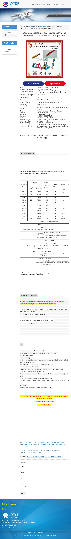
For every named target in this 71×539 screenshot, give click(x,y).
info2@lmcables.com (12, 527)
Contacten (64, 4)
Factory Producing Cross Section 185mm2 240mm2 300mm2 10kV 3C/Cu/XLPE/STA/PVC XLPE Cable (40, 451)
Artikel (49, 4)
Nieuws (56, 4)
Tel (22, 478)
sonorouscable (43, 26)
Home (31, 26)
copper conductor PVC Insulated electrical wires (37, 442)
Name (22, 466)
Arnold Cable (52, 535)
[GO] (5, 35)
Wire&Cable (46, 535)
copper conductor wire (58, 444)
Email (22, 472)
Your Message (23, 485)
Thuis (32, 4)
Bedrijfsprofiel (40, 4)
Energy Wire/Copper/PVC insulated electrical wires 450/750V (44, 456)
